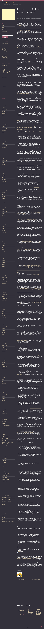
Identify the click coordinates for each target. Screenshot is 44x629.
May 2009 (3, 288)
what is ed (34, 93)
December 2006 (4, 343)
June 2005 (3, 377)
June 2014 (3, 194)
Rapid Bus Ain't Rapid (5, 479)
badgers (3, 432)
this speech (19, 159)
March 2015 (4, 179)
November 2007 (4, 322)
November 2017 (4, 141)
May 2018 (3, 134)
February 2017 (4, 154)
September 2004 (4, 394)
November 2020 (4, 109)
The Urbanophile (4, 77)
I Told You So (4, 460)
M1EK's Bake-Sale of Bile (9, 3)
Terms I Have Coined (5, 495)
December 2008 (4, 298)
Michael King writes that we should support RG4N (25, 165)
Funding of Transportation (6, 452)
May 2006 (3, 356)
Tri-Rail (3, 511)
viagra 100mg (19, 341)
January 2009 (4, 296)
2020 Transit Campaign (5, 425)
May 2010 (3, 266)
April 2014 (3, 198)
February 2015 (4, 181)
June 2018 (3, 132)
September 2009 (4, 281)
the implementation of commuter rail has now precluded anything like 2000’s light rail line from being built (29, 275)
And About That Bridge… (6, 84)
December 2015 (4, 171)
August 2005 (4, 373)
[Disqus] (29, 591)
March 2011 (3, 249)
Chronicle (24, 247)
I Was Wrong (4, 462)
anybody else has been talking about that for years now (32, 355)
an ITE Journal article (36, 409)
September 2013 (4, 211)
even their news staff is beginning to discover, (33, 166)
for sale (36, 553)
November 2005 (4, 368)
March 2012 (4, 230)
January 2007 (4, 341)
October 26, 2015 (38, 616)
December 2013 (4, 205)
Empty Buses (4, 449)
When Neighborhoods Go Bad (6, 523)
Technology (4, 493)
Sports (3, 489)
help (18, 20)
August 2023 (4, 105)
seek (35, 412)
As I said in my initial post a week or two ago (24, 93)
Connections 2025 (5, 440)
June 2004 (3, 400)
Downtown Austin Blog (5, 52)
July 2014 (3, 192)
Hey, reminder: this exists (21, 610)
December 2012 (4, 224)
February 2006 (4, 362)
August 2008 (4, 305)
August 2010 (4, 260)
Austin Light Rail (4, 44)
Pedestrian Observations (6, 71)
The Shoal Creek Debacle (6, 499)
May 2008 (3, 311)
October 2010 (4, 258)
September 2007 (4, 326)
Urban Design (4, 515)
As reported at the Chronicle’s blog (23, 129)
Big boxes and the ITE (21, 579)
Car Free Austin (4, 49)
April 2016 (3, 166)
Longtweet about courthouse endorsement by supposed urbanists (39, 612)
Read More (19, 614)
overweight (38, 20)
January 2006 (4, 364)
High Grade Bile (4, 454)
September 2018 (4, 128)
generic (27, 133)
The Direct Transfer (5, 72)
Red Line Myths (4, 481)
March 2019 (4, 122)
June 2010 (3, 264)
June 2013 (3, 217)
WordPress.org (4, 31)
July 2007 (3, 330)
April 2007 (3, 336)
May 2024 (3, 100)
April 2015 (3, 177)
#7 (29, 31)
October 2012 (4, 226)
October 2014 (4, 188)
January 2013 (4, 222)
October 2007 (4, 324)
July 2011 (3, 241)
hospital (31, 553)
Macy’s (18, 545)
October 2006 (4, 347)
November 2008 (4, 300)
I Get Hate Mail (4, 458)
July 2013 (3, 215)
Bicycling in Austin (5, 436)
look (37, 411)
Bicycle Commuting (5, 434)
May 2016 (3, 164)
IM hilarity (3, 464)
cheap (37, 341)
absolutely (19, 63)
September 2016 (4, 160)
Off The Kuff (4, 70)
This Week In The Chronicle (6, 501)
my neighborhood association (27, 241)
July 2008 (3, 307)
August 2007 (4, 328)
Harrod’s (18, 551)
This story (18, 295)
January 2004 (4, 409)
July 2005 (3, 375)
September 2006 (4, 349)
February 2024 (4, 103)
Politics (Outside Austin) (5, 473)
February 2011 (4, 251)
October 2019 (4, 115)
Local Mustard (4, 56)
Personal (3, 471)
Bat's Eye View (4, 48)
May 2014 (3, 196)
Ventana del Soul (20, 25)
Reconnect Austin (5, 57)
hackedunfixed (19, 570)
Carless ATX (4, 50)
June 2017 (3, 149)
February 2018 (4, 137)
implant (23, 204)
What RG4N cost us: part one (36, 579)
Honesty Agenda (4, 456)
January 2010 (4, 273)
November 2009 (4, 277)
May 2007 (3, 334)
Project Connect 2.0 (5, 475)
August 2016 (4, 162)
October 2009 (4, 279)
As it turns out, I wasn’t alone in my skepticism (25, 432)
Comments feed (4, 29)
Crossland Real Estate (5, 51)
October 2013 (4, 209)
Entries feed (4, 27)
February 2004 (4, 407)
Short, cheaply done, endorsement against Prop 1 (30, 612)
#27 (18, 39)
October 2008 (4, 302)
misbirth (32, 62)
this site (26, 295)
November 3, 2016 (29, 616)
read (33, 22)
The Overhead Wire (5, 73)
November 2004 (4, 390)
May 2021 (3, 107)
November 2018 (4, 124)
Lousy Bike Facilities (5, 466)
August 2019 (4, 117)
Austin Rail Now (4, 47)
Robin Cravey (31, 61)
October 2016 (4, 158)
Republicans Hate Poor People (7, 483)
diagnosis (18, 556)
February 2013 (4, 220)
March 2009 (4, 292)
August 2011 (4, 239)
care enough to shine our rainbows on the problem (27, 219)
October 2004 (4, 392)
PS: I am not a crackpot (5, 477)
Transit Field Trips (5, 506)
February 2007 (4, 339)
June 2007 (3, 332)
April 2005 (3, 381)
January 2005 (4, 387)
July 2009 (3, 285)
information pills (24, 97)
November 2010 (4, 256)
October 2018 (4, 126)
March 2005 (4, 383)
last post (18, 19)
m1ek (24, 573)
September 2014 (4, 190)
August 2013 (4, 213)
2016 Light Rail (4, 423)
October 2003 (4, 411)
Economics (3, 447)
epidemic (26, 61)
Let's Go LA (4, 66)
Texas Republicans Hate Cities (7, 497)
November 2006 (4, 345)
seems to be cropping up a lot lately (31, 215)
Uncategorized (19, 16)
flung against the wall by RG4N (35, 408)
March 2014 (4, 200)
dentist (28, 412)
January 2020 (4, 113)
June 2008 (3, 309)
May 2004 (3, 402)
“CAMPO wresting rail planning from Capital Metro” (25, 249)
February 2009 (4, 294)
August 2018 (4, 130)
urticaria (32, 97)
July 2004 (3, 398)
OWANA (18, 64)
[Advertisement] (8, 14)
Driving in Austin (4, 445)
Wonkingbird (4, 59)
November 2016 (4, 156)
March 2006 (4, 360)
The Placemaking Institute (6, 58)
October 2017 (4, 143)
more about (21, 20)
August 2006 (4, 351)
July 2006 (3, 353)
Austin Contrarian (5, 43)
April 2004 (3, 404)
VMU (2, 519)
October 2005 (4, 370)
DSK (23, 160)
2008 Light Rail (4, 419)
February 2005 (4, 385)
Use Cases (3, 517)
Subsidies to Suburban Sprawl (6, 491)
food (26, 345)
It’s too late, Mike (20, 374)
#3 (20, 58)
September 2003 (4, 413)
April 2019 (3, 120)
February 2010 (4, 271)
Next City (3, 69)
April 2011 (3, 247)
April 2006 (3, 358)
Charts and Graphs (5, 438)
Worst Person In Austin (5, 525)
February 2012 (4, 232)
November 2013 (4, 207)
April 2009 (3, 290)
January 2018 (4, 139)
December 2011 (4, 234)
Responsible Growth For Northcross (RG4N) (33, 131)
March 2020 (4, 111)
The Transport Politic (5, 74)
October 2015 (4, 173)
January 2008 (4, 319)
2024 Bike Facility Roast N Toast (7, 427)
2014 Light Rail (4, 421)
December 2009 (4, 275)
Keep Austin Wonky (5, 55)
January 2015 (4, 183)
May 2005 (3, 379)
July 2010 (3, 262)
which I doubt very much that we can (35, 385)
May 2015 (3, 175)
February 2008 (4, 317)
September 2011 (4, 237)
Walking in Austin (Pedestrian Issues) (8, 521)
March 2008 (4, 315)
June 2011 (3, 243)
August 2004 (4, 396)
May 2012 (3, 228)
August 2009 (4, 283)
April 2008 (3, 313)
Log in (3, 25)
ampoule (18, 167)
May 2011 (3, 245)
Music (3, 469)
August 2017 (4, 147)
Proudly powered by (15, 627)
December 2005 (4, 366)
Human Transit (4, 65)
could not (22, 63)
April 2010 (3, 268)
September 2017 (4, 145)
